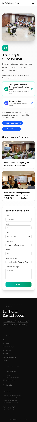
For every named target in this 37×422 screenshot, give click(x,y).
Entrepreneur (7, 350)
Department (9, 241)
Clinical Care (6, 343)
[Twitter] (9, 408)
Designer (5, 353)
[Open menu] (33, 2)
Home (4, 340)
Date (7, 232)
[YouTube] (13, 408)
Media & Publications (9, 357)
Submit (18, 285)
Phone (8, 250)
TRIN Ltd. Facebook (12, 129)
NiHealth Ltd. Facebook (13, 123)
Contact (5, 360)
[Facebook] (4, 408)
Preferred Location (12, 258)
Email (7, 224)
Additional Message (12, 267)
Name (7, 215)
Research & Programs (9, 347)
